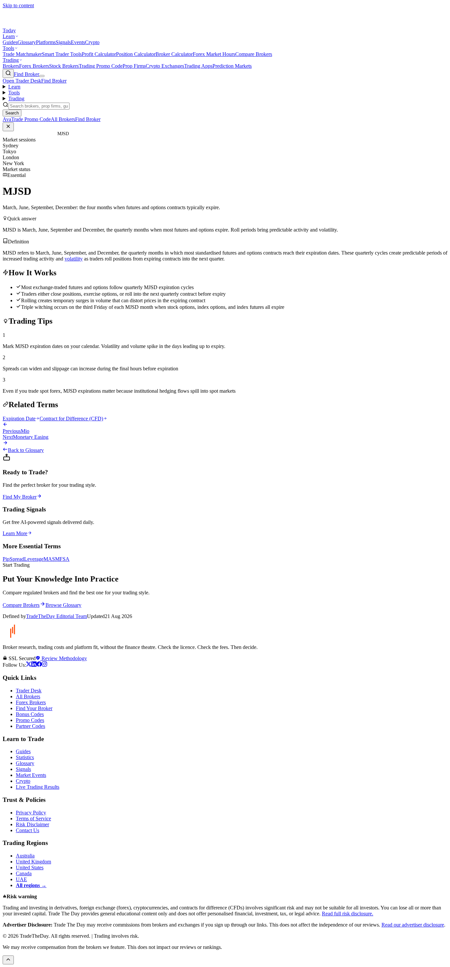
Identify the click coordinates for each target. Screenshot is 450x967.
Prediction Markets (232, 66)
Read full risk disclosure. (347, 913)
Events (78, 42)
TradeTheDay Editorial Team (56, 616)
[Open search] (8, 73)
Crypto (92, 42)
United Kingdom (33, 861)
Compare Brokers (253, 54)
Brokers (11, 66)
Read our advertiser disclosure (412, 925)
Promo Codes (30, 720)
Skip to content (18, 5)
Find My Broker (20, 497)
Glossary (26, 42)
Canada (24, 873)
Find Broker (26, 74)
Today (9, 30)
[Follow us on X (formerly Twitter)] (28, 665)
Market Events (31, 775)
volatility (74, 258)
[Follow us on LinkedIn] (34, 665)
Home (33, 133)
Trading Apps (198, 66)
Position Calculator (135, 54)
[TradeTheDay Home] (32, 24)
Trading (11, 60)
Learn (9, 36)
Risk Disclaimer (32, 824)
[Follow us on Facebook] (39, 665)
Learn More (15, 533)
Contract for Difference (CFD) (71, 418)
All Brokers (28, 696)
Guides (10, 42)
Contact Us (27, 830)
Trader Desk (29, 690)
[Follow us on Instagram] (44, 665)
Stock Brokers (64, 66)
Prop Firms (134, 66)
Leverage (33, 559)
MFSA (62, 559)
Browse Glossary (63, 605)
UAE (21, 879)
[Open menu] (41, 76)
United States (29, 867)
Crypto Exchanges (165, 66)
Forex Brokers (34, 66)
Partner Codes (30, 726)
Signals (63, 42)
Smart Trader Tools (62, 54)
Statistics (25, 757)
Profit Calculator (99, 54)
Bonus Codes (30, 714)
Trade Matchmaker (22, 54)
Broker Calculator (174, 54)
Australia (25, 855)
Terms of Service (33, 818)
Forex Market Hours (214, 54)
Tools (8, 48)
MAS (49, 559)
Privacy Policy (31, 812)
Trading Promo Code (101, 66)
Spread (17, 559)
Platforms (46, 42)
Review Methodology (63, 658)
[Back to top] (8, 959)
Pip (6, 559)
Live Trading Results (37, 787)
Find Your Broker (34, 708)
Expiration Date (19, 418)
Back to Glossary (26, 450)
